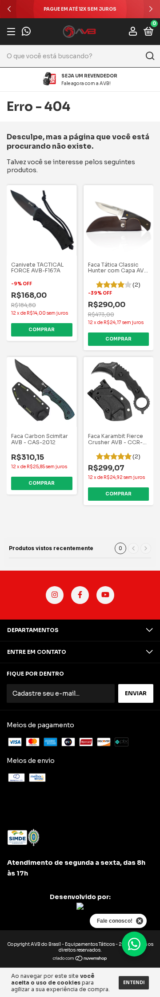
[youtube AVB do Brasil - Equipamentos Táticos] (105, 595)
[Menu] (13, 32)
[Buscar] (149, 56)
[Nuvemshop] (80, 959)
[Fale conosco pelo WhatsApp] (26, 32)
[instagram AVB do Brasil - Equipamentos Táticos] (55, 595)
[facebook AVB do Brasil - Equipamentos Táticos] (80, 595)
